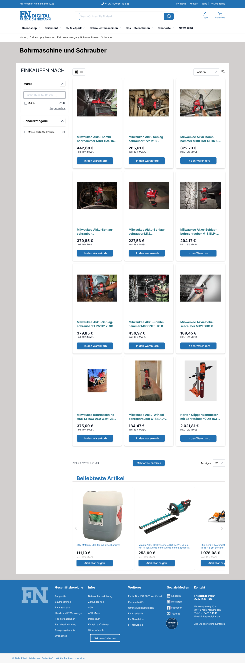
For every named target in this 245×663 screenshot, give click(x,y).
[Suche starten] (169, 16)
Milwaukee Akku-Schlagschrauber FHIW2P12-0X (95, 324)
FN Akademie (217, 3)
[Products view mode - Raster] (77, 72)
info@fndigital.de (210, 616)
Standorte (164, 28)
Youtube (175, 613)
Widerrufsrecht (96, 630)
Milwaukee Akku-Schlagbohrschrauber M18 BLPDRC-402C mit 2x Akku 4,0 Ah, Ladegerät (199, 232)
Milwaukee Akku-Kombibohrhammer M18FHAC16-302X (96, 139)
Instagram (176, 601)
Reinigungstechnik (65, 630)
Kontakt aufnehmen (98, 624)
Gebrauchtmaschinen (104, 28)
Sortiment (51, 28)
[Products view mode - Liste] (82, 72)
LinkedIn (176, 595)
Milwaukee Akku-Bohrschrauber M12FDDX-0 (197, 324)
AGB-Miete (94, 613)
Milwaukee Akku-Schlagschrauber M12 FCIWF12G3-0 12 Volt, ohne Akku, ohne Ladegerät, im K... (149, 232)
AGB (90, 607)
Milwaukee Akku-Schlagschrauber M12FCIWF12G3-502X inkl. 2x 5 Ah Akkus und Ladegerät (96, 232)
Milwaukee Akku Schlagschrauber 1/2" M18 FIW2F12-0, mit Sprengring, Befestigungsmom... (148, 139)
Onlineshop (29, 28)
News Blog (186, 28)
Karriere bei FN (136, 602)
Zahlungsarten (96, 601)
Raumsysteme (62, 607)
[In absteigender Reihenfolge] (223, 72)
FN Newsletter (136, 619)
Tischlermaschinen (65, 618)
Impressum (94, 618)
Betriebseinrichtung (65, 624)
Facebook (176, 607)
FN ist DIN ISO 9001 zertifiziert (145, 596)
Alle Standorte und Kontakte (209, 623)
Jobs (204, 3)
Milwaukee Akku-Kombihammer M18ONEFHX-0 (146, 324)
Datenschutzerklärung (100, 596)
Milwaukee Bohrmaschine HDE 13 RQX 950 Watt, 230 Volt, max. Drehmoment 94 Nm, (96, 417)
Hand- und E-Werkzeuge (68, 613)
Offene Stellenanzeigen (141, 607)
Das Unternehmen (138, 28)
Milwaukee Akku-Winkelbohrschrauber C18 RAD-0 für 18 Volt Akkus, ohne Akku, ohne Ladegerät (148, 417)
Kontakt (194, 3)
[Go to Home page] (35, 15)
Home (23, 37)
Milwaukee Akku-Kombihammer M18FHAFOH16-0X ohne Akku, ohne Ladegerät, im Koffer (200, 139)
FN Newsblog (135, 624)
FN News (181, 3)
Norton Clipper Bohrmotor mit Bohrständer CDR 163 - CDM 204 (199, 417)
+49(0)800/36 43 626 (117, 3)
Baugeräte (60, 596)
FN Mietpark (74, 28)
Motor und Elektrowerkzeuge (61, 37)
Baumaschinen (63, 601)
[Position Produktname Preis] (206, 72)
